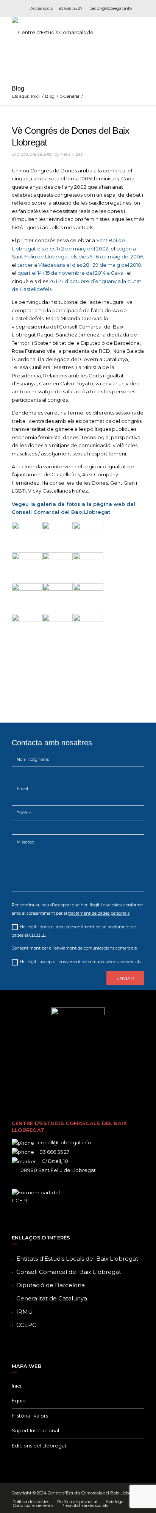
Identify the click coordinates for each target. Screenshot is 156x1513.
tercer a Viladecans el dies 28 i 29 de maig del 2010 (79, 265)
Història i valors (30, 1416)
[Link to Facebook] (55, 1081)
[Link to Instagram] (78, 1081)
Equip (19, 1400)
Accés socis (41, 8)
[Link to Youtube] (100, 1081)
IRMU (24, 1311)
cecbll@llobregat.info (111, 8)
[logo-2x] (65, 32)
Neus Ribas (72, 154)
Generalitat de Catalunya (51, 1298)
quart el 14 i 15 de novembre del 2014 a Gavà (70, 273)
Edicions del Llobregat (39, 1446)
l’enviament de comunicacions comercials (95, 948)
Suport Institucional (35, 1430)
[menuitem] (31, 1502)
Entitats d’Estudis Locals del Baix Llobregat (77, 1258)
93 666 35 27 (71, 8)
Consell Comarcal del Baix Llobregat (68, 1271)
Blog (18, 88)
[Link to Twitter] (66, 1081)
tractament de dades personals (98, 913)
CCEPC (26, 1324)
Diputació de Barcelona (50, 1285)
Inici (16, 1386)
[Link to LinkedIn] (89, 1081)
